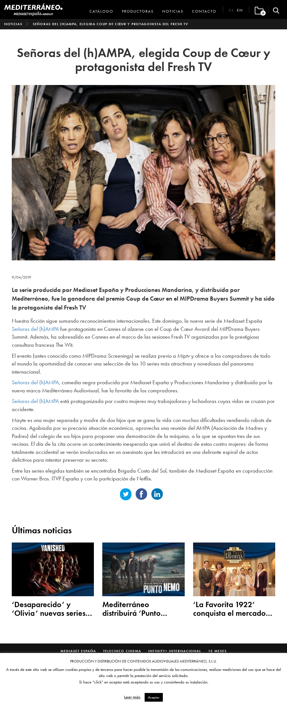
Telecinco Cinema (122, 651)
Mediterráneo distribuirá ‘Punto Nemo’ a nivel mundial (141, 609)
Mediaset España (78, 651)
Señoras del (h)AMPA (35, 329)
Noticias (172, 11)
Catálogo (101, 11)
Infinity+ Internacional (174, 651)
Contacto (204, 11)
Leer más (132, 697)
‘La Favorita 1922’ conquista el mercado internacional (229, 609)
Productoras (138, 11)
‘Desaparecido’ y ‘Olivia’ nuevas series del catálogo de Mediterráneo (48, 609)
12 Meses (217, 651)
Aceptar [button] (153, 697)
